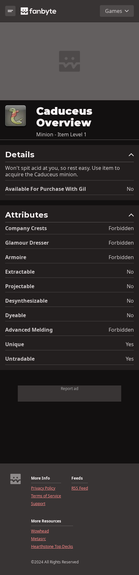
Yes (130, 344)
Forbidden (121, 228)
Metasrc (38, 538)
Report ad (69, 388)
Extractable (20, 271)
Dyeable (15, 315)
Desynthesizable (26, 300)
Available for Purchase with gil (45, 189)
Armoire (15, 257)
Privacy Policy (43, 488)
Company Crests (26, 228)
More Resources (46, 521)
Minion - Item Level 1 (61, 134)
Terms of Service (46, 496)
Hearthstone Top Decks (52, 546)
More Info (40, 478)
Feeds (77, 478)
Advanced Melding (29, 329)
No (130, 189)
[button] (69, 156)
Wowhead (40, 531)
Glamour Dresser (27, 242)
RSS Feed (79, 488)
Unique (14, 344)
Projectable (19, 286)
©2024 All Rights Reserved (55, 562)
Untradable (20, 359)
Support (38, 503)
